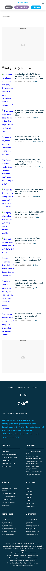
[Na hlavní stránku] (23, 2)
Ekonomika (31, 514)
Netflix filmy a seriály (8, 534)
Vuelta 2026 (14, 437)
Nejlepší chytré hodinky (9, 528)
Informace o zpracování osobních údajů (19, 558)
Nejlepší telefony (7, 523)
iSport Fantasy (13, 424)
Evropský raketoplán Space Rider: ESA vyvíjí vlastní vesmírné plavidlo (29, 213)
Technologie (7, 514)
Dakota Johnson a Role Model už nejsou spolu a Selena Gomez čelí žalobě (28, 260)
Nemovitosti (12, 427)
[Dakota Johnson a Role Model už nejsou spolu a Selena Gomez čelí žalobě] (8, 267)
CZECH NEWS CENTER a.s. (31, 543)
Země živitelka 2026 (32, 534)
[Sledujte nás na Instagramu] (25, 395)
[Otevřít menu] (43, 3)
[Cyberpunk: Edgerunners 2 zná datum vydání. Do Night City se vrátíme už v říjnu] (8, 121)
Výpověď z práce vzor (8, 502)
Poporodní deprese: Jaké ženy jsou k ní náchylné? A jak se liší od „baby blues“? (29, 191)
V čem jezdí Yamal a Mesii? (10, 457)
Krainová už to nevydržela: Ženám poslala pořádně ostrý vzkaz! (28, 240)
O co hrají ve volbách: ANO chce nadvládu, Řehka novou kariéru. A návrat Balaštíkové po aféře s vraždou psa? (29, 76)
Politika (5, 482)
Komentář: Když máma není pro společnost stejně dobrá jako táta (27, 138)
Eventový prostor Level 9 (18, 434)
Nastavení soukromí (16, 560)
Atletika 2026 (30, 503)
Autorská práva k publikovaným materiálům (23, 553)
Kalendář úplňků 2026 (8, 463)
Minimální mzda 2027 (32, 531)
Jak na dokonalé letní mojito (34, 472)
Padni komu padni (7, 499)
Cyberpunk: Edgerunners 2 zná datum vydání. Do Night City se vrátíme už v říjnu (29, 113)
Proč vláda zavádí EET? (9, 496)
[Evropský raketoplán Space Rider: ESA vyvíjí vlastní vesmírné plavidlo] (8, 223)
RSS (28, 387)
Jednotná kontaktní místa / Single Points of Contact (22, 563)
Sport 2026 (31, 482)
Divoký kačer (6, 505)
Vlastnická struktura (29, 560)
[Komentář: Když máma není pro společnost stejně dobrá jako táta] (8, 146)
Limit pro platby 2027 (32, 526)
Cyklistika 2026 (30, 506)
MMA (27, 488)
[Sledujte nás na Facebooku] (20, 395)
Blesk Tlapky (21, 420)
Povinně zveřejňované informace (23, 565)
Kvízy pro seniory (7, 460)
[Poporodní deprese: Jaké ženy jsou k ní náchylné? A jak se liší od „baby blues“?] (8, 198)
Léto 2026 (30, 445)
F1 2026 (28, 500)
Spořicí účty (29, 523)
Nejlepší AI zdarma (7, 526)
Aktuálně (6, 445)
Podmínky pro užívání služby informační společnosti (22, 555)
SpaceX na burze (7, 520)
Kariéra (35, 387)
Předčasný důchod (31, 520)
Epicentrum (5, 451)
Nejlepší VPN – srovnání (9, 531)
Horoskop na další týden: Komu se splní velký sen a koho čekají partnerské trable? (28, 316)
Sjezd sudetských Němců (9, 493)
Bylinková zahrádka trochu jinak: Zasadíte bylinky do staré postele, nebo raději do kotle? (28, 162)
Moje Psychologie (8, 420)
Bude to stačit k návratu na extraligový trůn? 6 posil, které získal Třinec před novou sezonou (29, 283)
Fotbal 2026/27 (30, 491)
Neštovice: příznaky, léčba (9, 454)
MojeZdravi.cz (6, 16)
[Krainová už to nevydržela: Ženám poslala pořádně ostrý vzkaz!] (8, 245)
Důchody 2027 (30, 528)
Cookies (34, 558)
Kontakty (11, 387)
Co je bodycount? (7, 466)
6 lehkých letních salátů (33, 474)
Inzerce (20, 387)
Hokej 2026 (29, 494)
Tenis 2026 (29, 497)
